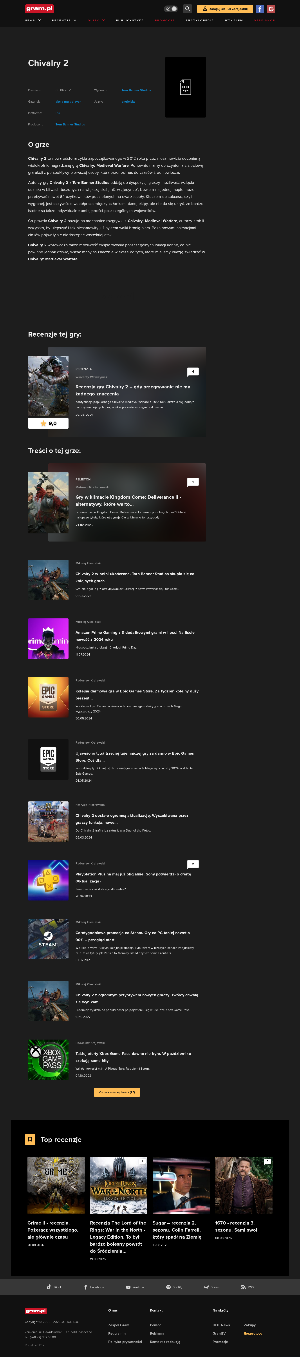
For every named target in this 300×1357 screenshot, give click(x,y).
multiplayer (72, 101)
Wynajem (234, 20)
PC (58, 113)
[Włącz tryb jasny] (171, 8)
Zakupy (250, 1325)
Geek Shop (264, 20)
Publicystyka (130, 20)
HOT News (221, 1325)
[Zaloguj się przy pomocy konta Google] (271, 9)
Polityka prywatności (125, 1341)
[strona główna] (50, 8)
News (30, 20)
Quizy (93, 20)
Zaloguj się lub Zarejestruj (229, 9)
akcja (59, 101)
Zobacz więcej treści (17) (117, 1092)
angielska (129, 101)
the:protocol (253, 1333)
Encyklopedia (200, 20)
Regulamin (117, 1333)
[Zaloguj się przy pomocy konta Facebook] (260, 9)
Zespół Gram (118, 1325)
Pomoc (155, 1325)
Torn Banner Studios (70, 124)
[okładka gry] (183, 87)
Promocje (165, 20)
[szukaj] (187, 8)
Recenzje (61, 20)
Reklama (157, 1333)
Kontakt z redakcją (165, 1341)
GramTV (219, 1333)
